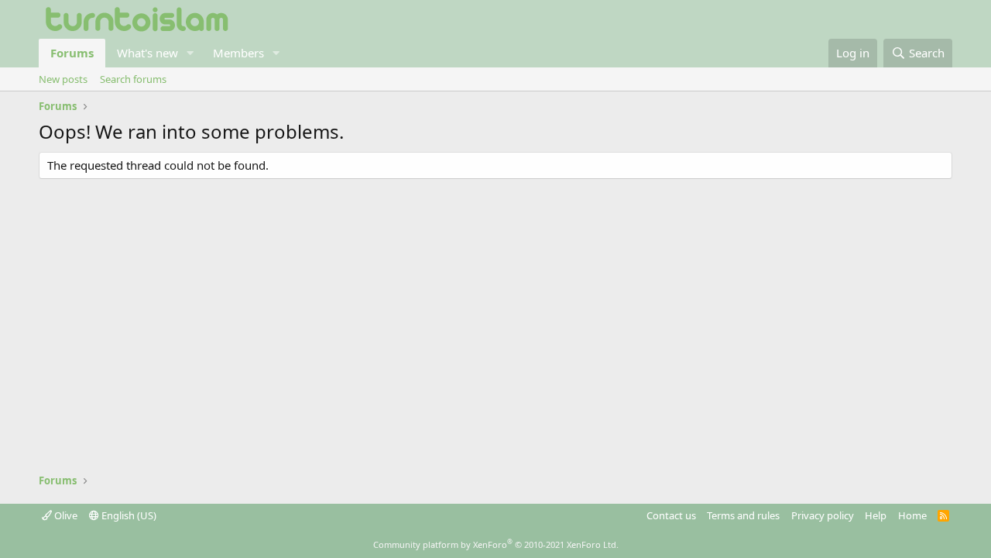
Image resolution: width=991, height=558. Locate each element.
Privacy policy (822, 515)
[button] (190, 53)
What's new (147, 52)
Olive (64, 515)
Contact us (671, 515)
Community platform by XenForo (496, 544)
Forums (72, 52)
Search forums (133, 79)
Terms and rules (743, 515)
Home (912, 515)
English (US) (127, 515)
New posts (63, 79)
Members (238, 52)
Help (875, 515)
